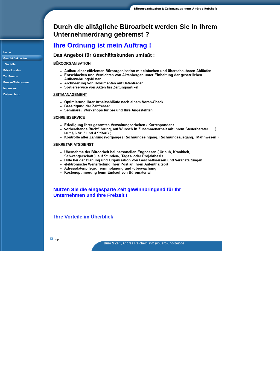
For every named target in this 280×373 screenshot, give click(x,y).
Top (56, 239)
